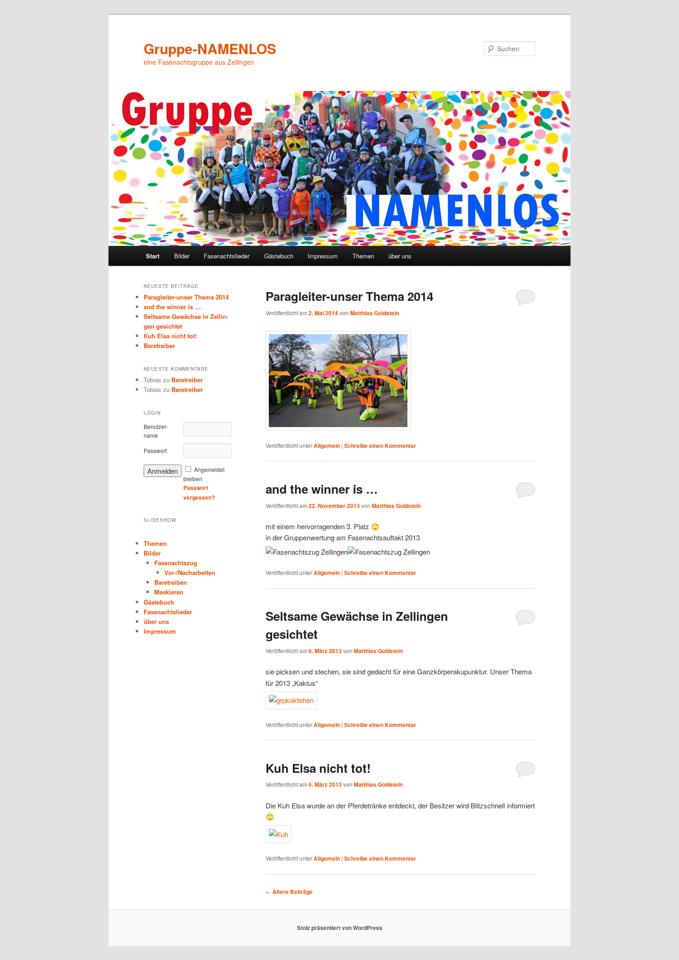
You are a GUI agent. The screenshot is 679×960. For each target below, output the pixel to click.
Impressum (323, 255)
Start (152, 255)
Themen (363, 255)
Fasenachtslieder (226, 255)
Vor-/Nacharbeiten (189, 572)
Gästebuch (278, 255)
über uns (400, 255)
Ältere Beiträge (289, 891)
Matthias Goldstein (374, 313)
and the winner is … (322, 488)
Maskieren (168, 591)
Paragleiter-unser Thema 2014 (349, 296)
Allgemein (327, 445)
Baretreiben (170, 582)
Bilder (181, 255)
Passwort (155, 450)
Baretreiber (159, 345)
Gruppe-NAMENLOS (210, 48)
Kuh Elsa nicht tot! (318, 768)
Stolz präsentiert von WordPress (339, 927)
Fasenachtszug (175, 562)
